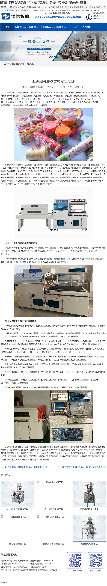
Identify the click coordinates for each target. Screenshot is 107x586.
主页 (6, 64)
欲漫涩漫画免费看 (47, 28)
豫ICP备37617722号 (38, 567)
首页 (7, 27)
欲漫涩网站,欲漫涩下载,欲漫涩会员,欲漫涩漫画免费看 (43, 3)
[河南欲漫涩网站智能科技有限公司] (15, 16)
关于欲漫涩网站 (60, 27)
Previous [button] (5, 46)
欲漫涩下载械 (20, 27)
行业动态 (30, 64)
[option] (53, 46)
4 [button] (56, 57)
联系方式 (73, 27)
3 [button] (54, 57)
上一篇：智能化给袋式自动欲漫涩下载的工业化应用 (24, 467)
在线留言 (86, 27)
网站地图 (3, 582)
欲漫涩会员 (33, 27)
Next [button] (101, 46)
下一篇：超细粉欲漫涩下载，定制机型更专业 (82, 467)
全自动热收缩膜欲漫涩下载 (85, 168)
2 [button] (52, 57)
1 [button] (50, 57)
